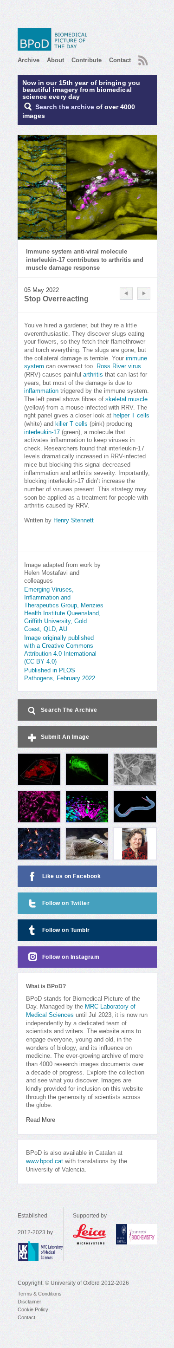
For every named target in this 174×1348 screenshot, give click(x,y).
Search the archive (64, 107)
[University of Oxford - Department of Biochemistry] (136, 1234)
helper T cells (131, 415)
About (55, 60)
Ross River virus (119, 366)
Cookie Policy (33, 1309)
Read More (40, 1120)
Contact (120, 60)
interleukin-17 (42, 432)
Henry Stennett (73, 520)
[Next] (143, 293)
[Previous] (126, 293)
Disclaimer (29, 1301)
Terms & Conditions (40, 1293)
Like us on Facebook (71, 876)
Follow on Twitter (66, 903)
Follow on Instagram (71, 957)
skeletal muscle (126, 399)
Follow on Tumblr (66, 930)
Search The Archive (69, 710)
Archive (28, 60)
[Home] (55, 39)
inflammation (41, 391)
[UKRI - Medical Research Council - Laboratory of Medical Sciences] (40, 1251)
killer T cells (72, 424)
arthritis (93, 374)
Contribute (86, 60)
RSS (142, 57)
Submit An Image (65, 737)
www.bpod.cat (44, 1161)
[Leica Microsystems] (90, 1234)
